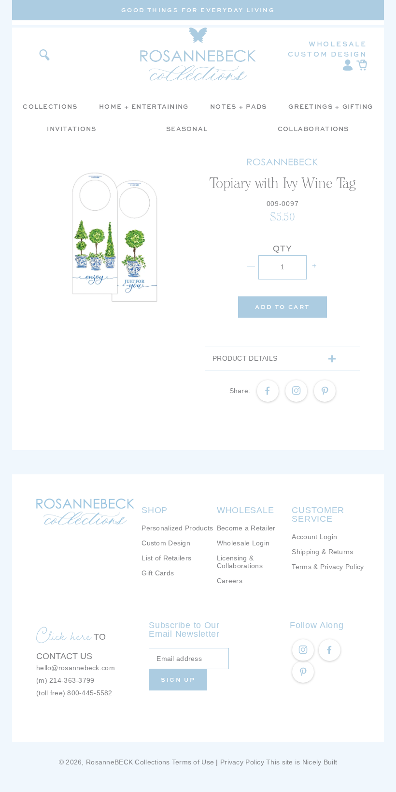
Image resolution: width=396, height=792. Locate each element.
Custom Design (327, 54)
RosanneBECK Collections (128, 762)
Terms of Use (193, 762)
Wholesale (338, 43)
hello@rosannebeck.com (75, 668)
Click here (63, 635)
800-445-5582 (89, 693)
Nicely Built (319, 762)
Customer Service (318, 514)
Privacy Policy (242, 762)
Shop (154, 510)
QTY (282, 248)
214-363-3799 (71, 680)
